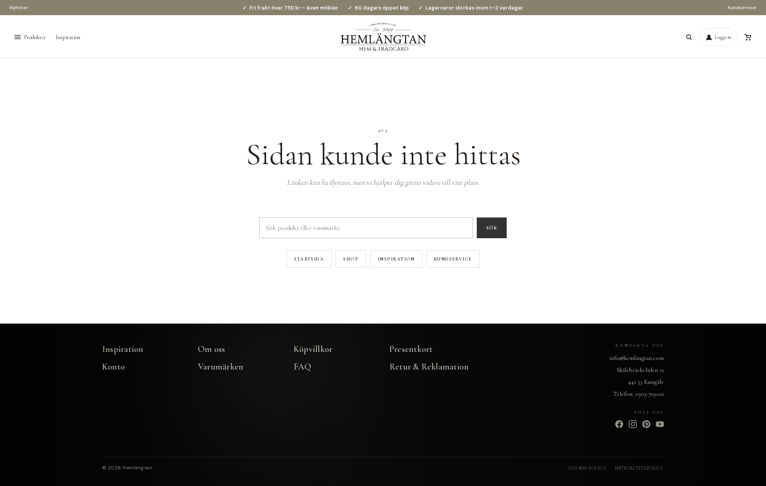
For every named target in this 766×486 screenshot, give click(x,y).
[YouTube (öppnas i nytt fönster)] (660, 424)
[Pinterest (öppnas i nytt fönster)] (646, 424)
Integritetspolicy (639, 468)
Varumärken (220, 367)
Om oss (211, 349)
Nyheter (19, 7)
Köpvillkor (313, 349)
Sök (491, 228)
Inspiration (67, 37)
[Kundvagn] (747, 37)
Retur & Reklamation (429, 367)
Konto (113, 367)
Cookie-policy (587, 468)
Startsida (309, 259)
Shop (351, 259)
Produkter (35, 37)
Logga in (723, 37)
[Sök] (689, 37)
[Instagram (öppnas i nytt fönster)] (633, 424)
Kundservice (742, 7)
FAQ (303, 367)
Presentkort (410, 349)
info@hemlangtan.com (636, 358)
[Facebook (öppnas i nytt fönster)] (619, 424)
